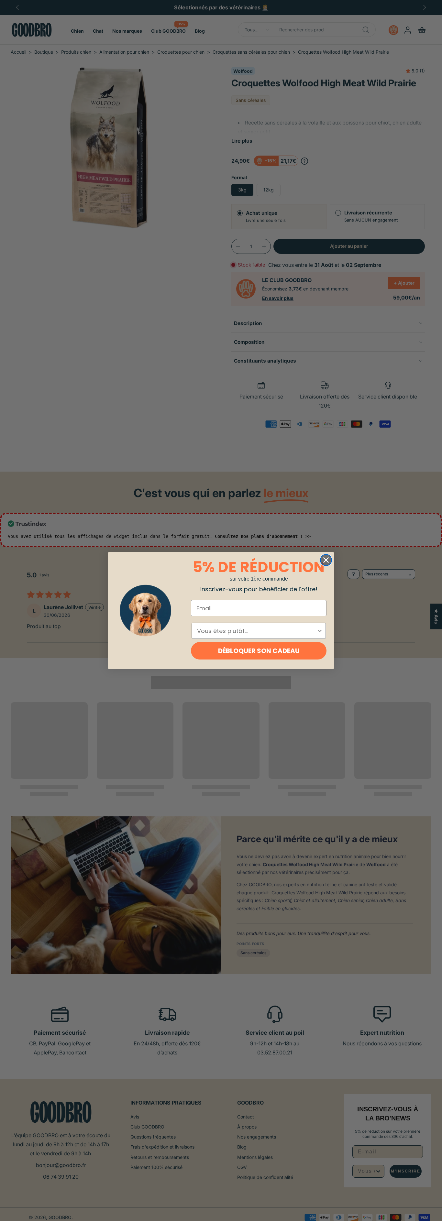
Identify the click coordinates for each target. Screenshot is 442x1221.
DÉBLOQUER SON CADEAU (259, 650)
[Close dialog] (326, 560)
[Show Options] (319, 630)
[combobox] (256, 630)
